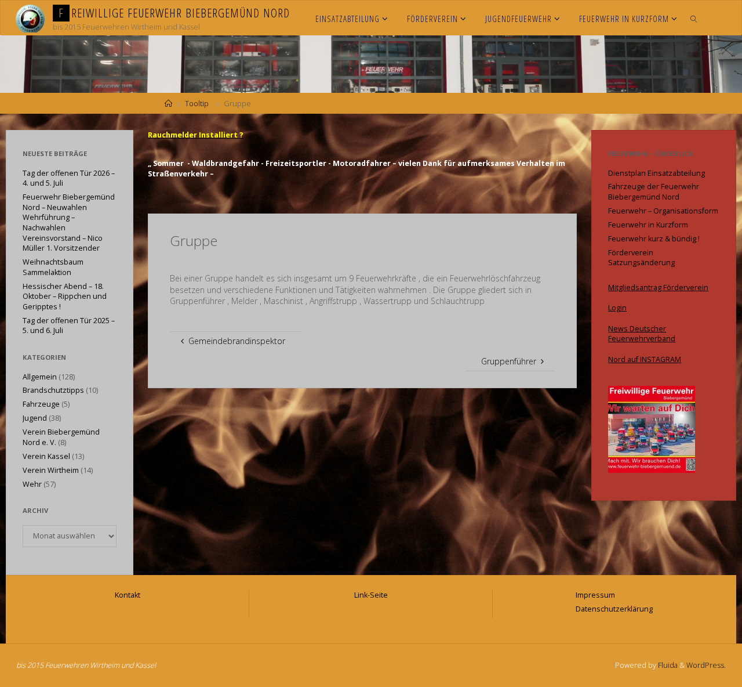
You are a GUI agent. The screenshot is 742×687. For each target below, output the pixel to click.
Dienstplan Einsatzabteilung (656, 173)
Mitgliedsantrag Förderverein (658, 287)
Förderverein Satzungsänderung (641, 258)
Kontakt (127, 595)
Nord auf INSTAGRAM (644, 359)
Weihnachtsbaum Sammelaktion (53, 267)
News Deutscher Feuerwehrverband (641, 334)
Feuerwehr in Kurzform (648, 225)
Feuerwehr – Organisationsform (663, 211)
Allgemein (40, 377)
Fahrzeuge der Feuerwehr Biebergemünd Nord (653, 192)
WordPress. (706, 665)
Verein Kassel (46, 456)
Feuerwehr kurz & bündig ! (654, 239)
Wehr (32, 484)
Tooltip (197, 104)
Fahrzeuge (41, 404)
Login (617, 308)
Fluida (667, 665)
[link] (694, 18)
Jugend (35, 418)
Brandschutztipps (53, 390)
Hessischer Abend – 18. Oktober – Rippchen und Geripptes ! (65, 296)
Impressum (595, 595)
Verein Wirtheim (51, 470)
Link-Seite (371, 595)
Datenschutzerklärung (614, 609)
